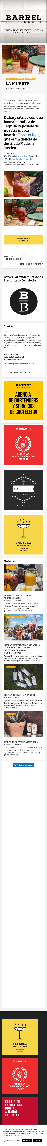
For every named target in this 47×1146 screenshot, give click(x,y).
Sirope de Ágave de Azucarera (21, 742)
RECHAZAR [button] (27, 1140)
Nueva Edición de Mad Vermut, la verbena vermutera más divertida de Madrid (22, 647)
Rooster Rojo (28, 135)
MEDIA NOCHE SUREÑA (31, 262)
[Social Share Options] (6, 807)
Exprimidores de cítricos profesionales (18, 597)
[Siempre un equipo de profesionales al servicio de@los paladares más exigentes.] (23, 987)
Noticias (10, 567)
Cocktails (30, 79)
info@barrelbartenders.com (21, 363)
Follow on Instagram (25, 765)
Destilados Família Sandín (19, 695)
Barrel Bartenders (15, 79)
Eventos (10, 617)
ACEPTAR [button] (37, 1140)
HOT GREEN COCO (12, 257)
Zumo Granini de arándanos (22, 159)
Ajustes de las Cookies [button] (12, 1140)
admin (11, 88)
